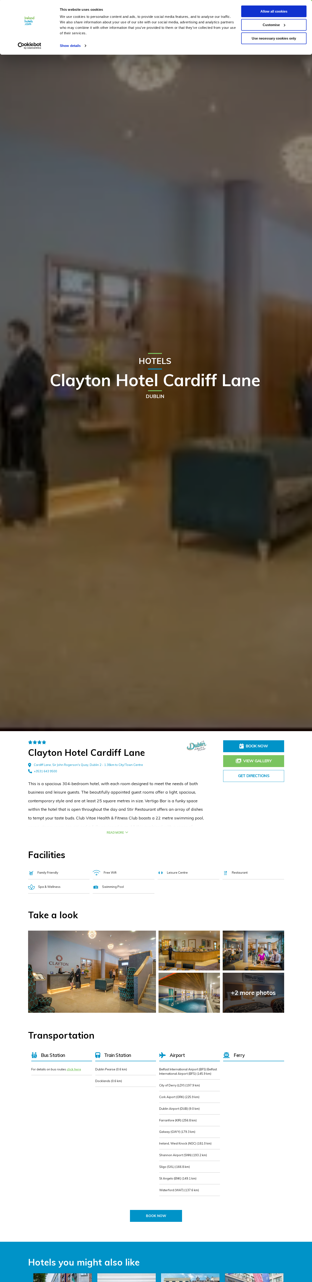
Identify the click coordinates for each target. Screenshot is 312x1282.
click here (74, 1069)
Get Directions (253, 775)
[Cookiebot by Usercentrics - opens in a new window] (30, 45)
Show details (70, 46)
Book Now (257, 745)
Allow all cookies (273, 11)
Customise (271, 25)
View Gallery (257, 760)
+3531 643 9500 (45, 771)
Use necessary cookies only (274, 38)
